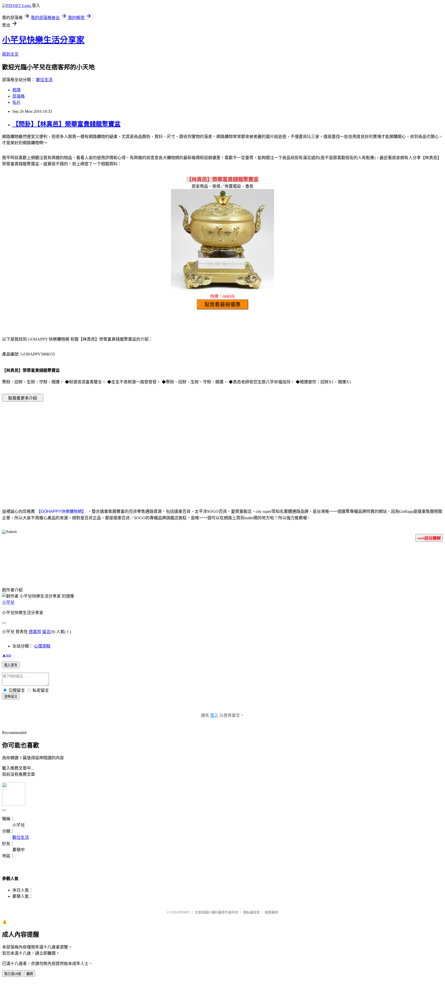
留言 (46, 631)
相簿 (16, 90)
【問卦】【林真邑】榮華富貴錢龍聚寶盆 (66, 124)
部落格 (18, 96)
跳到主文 (10, 54)
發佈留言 (11, 696)
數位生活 (44, 79)
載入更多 (11, 665)
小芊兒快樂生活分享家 (43, 40)
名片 (16, 102)
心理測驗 (42, 646)
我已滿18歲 (12, 974)
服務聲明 (271, 912)
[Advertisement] (178, 447)
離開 (29, 974)
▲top (6, 655)
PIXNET (184, 912)
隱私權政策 (251, 912)
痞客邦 (35, 631)
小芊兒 (8, 602)
